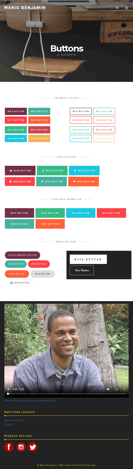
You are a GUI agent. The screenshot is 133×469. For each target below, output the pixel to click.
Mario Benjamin (25, 8)
